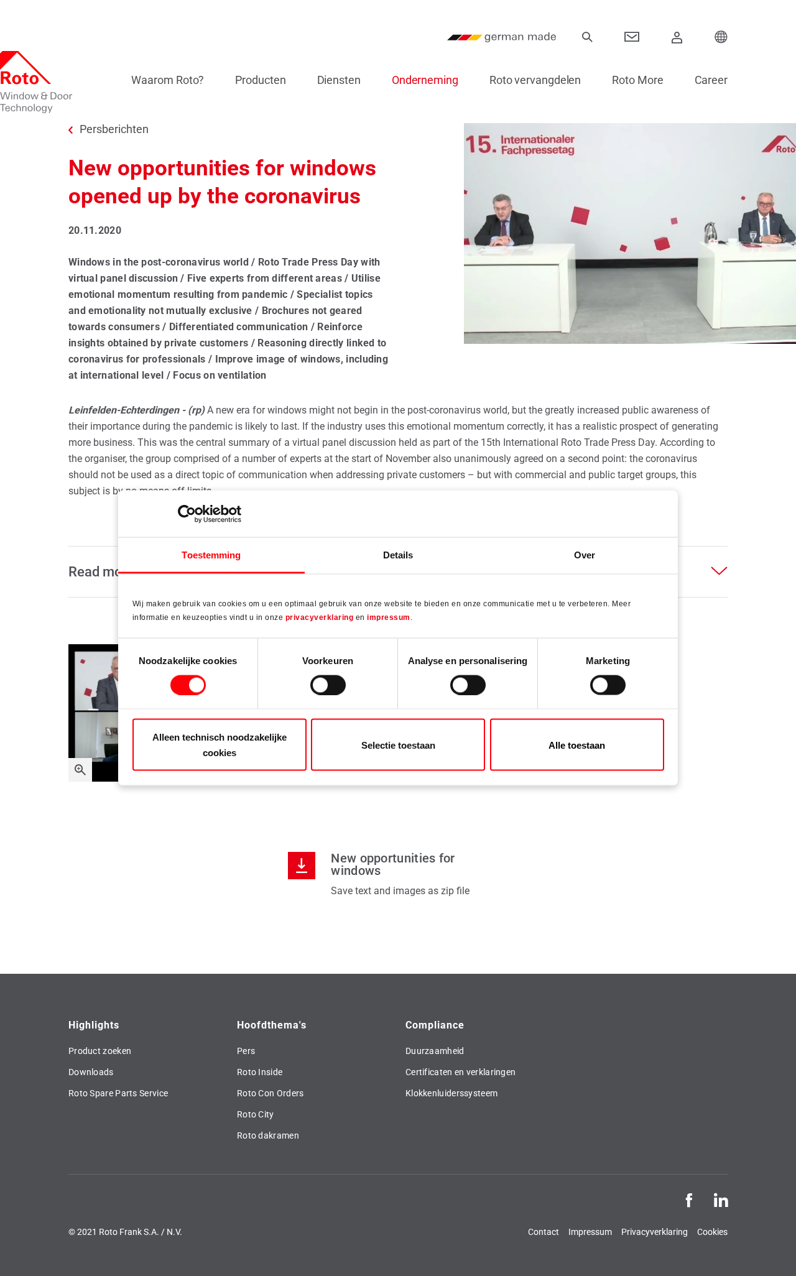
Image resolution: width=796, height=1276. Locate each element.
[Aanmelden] (677, 37)
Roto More (637, 79)
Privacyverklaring (654, 1232)
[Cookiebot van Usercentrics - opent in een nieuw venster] (186, 513)
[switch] (328, 685)
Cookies (712, 1232)
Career (711, 79)
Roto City (255, 1114)
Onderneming (425, 79)
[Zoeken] (587, 37)
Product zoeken (99, 1051)
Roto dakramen (268, 1135)
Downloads (91, 1072)
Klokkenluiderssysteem (451, 1093)
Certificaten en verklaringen (460, 1072)
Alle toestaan (576, 744)
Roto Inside (259, 1072)
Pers (246, 1051)
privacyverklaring (319, 617)
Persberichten (114, 129)
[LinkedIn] (721, 1199)
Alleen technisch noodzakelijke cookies (219, 745)
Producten (260, 79)
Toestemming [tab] (211, 555)
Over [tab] (584, 555)
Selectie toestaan (398, 744)
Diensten (339, 79)
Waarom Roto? (167, 79)
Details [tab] (398, 555)
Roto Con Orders (270, 1093)
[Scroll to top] (769, 1249)
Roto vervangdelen (535, 79)
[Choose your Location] (721, 37)
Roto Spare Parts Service (118, 1093)
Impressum (590, 1232)
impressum (388, 617)
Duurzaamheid (435, 1051)
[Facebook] (689, 1199)
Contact (543, 1232)
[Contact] (632, 37)
